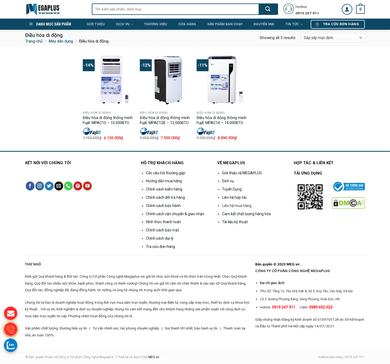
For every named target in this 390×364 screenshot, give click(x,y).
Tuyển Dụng (232, 189)
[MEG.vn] (54, 9)
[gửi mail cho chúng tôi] (10, 313)
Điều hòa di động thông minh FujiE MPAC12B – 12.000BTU (165, 120)
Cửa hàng (187, 24)
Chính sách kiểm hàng (164, 189)
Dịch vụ (123, 24)
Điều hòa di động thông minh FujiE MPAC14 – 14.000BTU (221, 120)
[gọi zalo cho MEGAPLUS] (10, 345)
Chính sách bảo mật (162, 230)
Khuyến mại (264, 24)
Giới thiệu (96, 24)
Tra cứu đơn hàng (160, 246)
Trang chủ (33, 41)
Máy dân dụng (61, 41)
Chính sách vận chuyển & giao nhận (175, 214)
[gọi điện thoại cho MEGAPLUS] (10, 329)
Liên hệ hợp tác (234, 197)
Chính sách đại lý (160, 238)
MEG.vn (153, 357)
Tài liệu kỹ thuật (235, 222)
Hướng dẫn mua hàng (164, 181)
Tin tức (292, 24)
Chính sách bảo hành (163, 206)
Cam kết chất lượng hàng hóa (246, 214)
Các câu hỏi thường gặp (165, 173)
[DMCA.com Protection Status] (348, 202)
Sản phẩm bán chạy (225, 24)
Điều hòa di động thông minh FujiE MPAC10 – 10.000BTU (108, 120)
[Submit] (268, 9)
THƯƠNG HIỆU (155, 24)
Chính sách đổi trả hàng (165, 197)
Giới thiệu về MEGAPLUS (242, 173)
